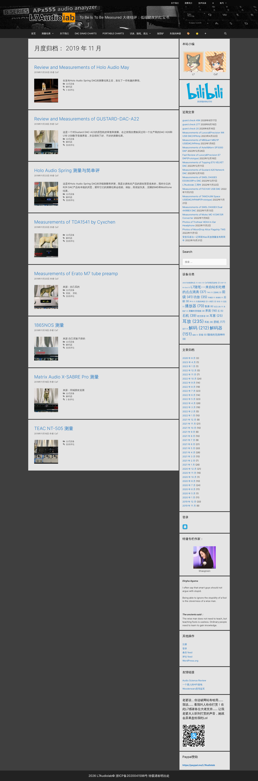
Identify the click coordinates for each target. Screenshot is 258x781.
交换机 (217, 292)
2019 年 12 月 (189, 501)
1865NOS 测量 (49, 325)
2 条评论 (70, 399)
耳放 (193, 321)
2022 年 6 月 (188, 395)
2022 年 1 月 (188, 415)
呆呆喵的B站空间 (204, 101)
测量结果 (46, 33)
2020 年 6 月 (188, 489)
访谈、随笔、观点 (139, 33)
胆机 (75, 293)
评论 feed (187, 656)
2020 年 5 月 (188, 493)
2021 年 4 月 (188, 452)
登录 (184, 648)
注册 (184, 644)
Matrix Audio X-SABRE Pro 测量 (66, 376)
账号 (222, 3)
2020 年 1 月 (188, 497)
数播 (209, 306)
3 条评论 (70, 90)
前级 (68, 293)
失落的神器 (175, 33)
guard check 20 (190, 128)
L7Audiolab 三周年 (191, 184)
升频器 (211, 298)
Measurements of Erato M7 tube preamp (76, 273)
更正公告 (218, 307)
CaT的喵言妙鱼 (212, 283)
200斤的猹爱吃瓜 (190, 283)
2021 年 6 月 (188, 444)
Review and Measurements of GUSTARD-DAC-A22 (86, 118)
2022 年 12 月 (189, 370)
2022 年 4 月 (189, 403)
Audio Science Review (194, 680)
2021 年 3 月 (188, 456)
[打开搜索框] (225, 33)
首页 (33, 33)
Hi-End (186, 288)
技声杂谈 (202, 3)
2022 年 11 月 (189, 374)
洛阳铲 (160, 33)
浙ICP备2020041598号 (132, 776)
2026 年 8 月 (188, 358)
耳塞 (216, 315)
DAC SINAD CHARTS (86, 33)
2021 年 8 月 (188, 436)
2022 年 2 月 (188, 411)
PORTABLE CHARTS (113, 33)
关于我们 (175, 3)
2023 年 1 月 (188, 366)
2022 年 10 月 (189, 378)
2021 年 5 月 (188, 448)
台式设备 (70, 84)
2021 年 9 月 (188, 431)
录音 (220, 302)
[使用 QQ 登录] (185, 526)
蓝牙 (185, 329)
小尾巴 (212, 301)
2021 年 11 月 (189, 423)
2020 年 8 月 (188, 481)
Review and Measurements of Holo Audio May (81, 67)
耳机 (208, 322)
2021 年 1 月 (188, 464)
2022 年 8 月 (188, 386)
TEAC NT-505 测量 (53, 428)
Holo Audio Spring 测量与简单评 (67, 170)
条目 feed (187, 652)
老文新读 (203, 316)
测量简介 (188, 3)
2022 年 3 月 (189, 407)
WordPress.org (190, 660)
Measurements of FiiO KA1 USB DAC (201, 188)
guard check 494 (191, 120)
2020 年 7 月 (188, 485)
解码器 (69, 87)
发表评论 (70, 145)
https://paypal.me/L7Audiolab (198, 765)
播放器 (194, 306)
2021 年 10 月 (189, 427)
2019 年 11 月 (189, 505)
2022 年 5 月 (188, 399)
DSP (223, 283)
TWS (210, 292)
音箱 (203, 334)
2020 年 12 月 (189, 468)
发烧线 (219, 298)
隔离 (195, 335)
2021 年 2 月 (188, 460)
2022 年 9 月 (188, 382)
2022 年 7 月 (188, 390)
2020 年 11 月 (189, 472)
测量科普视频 (197, 311)
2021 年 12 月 (189, 419)
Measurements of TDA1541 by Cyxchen (74, 222)
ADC (201, 283)
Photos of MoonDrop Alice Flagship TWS (203, 229)
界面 (211, 310)
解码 (199, 327)
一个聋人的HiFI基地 (192, 684)
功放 (200, 297)
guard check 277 (191, 124)
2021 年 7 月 (188, 440)
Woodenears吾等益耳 (193, 688)
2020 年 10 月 (189, 477)
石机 (189, 315)
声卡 (192, 302)
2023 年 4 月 (189, 362)
